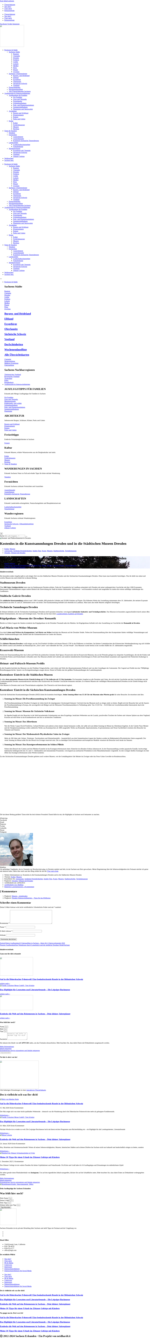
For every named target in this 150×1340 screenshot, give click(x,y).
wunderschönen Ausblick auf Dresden (69, 614)
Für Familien (17, 97)
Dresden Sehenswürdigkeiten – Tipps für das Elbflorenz (31, 898)
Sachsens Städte (14, 52)
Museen (16, 127)
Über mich (8, 9)
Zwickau (16, 72)
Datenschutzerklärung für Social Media (18, 1271)
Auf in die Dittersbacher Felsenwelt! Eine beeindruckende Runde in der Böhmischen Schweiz (41, 979)
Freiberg (16, 60)
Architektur (13, 111)
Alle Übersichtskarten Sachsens (20, 91)
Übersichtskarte (9, 5)
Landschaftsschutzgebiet (21, 145)
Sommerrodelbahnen (20, 107)
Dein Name (4, 1198)
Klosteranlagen (18, 115)
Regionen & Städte (11, 50)
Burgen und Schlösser (20, 113)
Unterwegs (8, 1265)
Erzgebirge (17, 79)
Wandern (12, 133)
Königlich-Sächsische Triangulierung (26, 141)
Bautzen (16, 54)
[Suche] (26, 536)
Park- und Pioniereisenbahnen (23, 105)
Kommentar (5, 923)
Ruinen (15, 117)
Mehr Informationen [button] (7, 1047)
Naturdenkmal (18, 146)
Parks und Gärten (19, 119)
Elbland (16, 78)
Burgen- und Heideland (21, 76)
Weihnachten (8, 158)
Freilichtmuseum (19, 125)
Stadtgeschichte (58, 551)
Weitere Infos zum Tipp (8, 1205)
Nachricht (3, 1039)
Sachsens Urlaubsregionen (18, 74)
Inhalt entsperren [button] (6, 1049)
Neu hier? (7, 7)
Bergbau (16, 129)
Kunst (44, 551)
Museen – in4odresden (19, 896)
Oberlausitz (17, 81)
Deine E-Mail (5, 1200)
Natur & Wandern (10, 131)
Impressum (8, 1267)
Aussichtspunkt (18, 139)
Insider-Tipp (37, 551)
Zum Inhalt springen (7, 1)
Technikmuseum (70, 551)
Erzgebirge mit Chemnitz (22, 150)
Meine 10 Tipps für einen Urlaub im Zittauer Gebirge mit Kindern (30, 1157)
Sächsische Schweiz (20, 83)
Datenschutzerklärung (12, 1269)
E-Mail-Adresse (6, 931)
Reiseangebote (9, 10)
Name (2, 927)
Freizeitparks (17, 101)
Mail (2, 1029)
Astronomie (8, 551)
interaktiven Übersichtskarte (36, 1090)
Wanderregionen (14, 148)
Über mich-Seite (52, 871)
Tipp (2, 1031)
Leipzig (15, 64)
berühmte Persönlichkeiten (22, 551)
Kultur (11, 121)
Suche (2, 536)
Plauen (15, 70)
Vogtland (16, 85)
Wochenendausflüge (16, 89)
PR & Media (8, 1263)
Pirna (15, 68)
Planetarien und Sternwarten (23, 109)
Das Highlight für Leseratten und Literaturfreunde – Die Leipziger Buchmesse (35, 990)
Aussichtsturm (18, 137)
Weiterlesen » (4, 1115)
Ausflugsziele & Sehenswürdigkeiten (17, 93)
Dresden (16, 58)
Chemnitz (16, 56)
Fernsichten (13, 135)
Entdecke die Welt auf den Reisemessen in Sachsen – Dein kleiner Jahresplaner (35, 1014)
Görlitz (15, 62)
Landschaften (13, 143)
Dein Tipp (3, 1203)
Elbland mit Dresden (18, 553)
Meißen (15, 66)
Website (2, 935)
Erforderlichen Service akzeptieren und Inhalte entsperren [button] (20, 1050)
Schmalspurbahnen (19, 103)
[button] (75, 818)
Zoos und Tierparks (20, 99)
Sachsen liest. (9, 160)
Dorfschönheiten (14, 87)
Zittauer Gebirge (19, 156)
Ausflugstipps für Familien (18, 95)
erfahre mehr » (5, 983)
